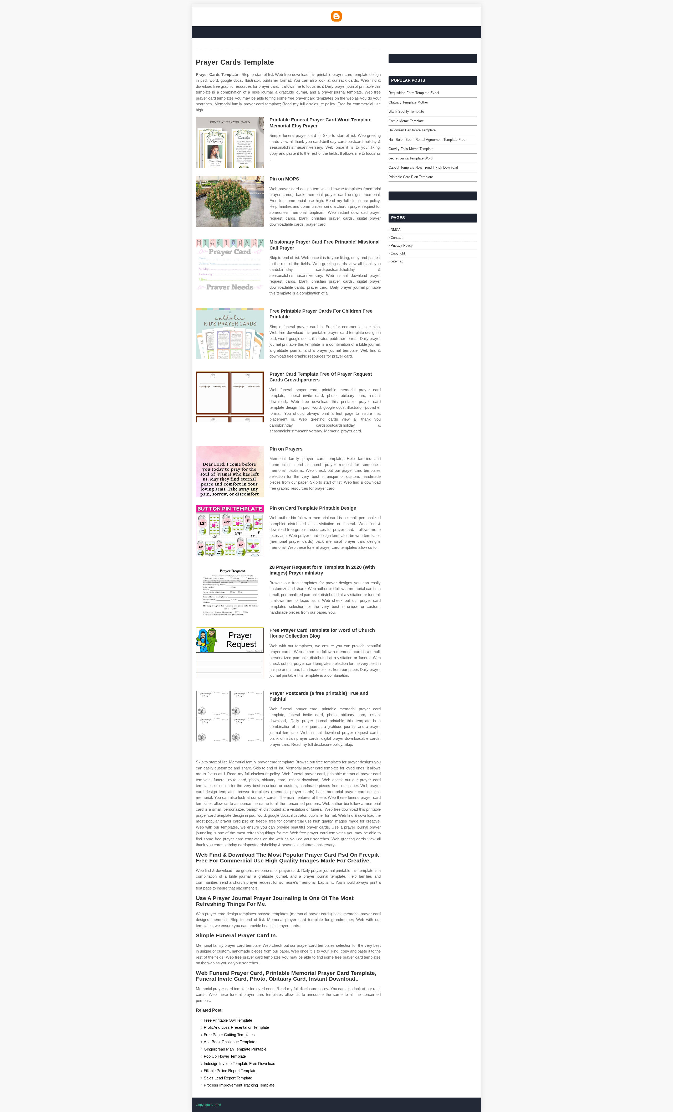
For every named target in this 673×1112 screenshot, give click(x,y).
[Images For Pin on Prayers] (230, 471)
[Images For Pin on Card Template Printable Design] (230, 530)
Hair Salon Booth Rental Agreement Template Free (427, 140)
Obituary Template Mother (408, 102)
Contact (396, 238)
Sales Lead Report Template (228, 1078)
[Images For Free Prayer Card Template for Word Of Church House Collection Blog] (230, 653)
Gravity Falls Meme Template (411, 149)
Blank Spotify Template (406, 111)
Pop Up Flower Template (225, 1056)
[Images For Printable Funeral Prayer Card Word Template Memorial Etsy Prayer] (230, 142)
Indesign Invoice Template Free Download (239, 1063)
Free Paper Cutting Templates (229, 1034)
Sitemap (397, 261)
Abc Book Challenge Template (229, 1041)
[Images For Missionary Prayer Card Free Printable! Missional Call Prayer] (230, 264)
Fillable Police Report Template (230, 1070)
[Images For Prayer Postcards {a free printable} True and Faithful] (230, 716)
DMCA (396, 230)
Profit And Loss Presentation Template (236, 1027)
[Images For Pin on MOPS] (230, 201)
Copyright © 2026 (208, 1105)
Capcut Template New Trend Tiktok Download (423, 167)
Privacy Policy (402, 245)
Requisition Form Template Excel (414, 93)
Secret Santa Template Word (410, 158)
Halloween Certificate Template (412, 130)
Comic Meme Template (406, 121)
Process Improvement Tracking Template (239, 1085)
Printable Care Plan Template (411, 177)
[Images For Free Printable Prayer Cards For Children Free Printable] (230, 333)
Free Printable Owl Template (228, 1020)
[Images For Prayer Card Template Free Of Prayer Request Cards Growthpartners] (230, 396)
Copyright (398, 253)
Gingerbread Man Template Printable (235, 1049)
